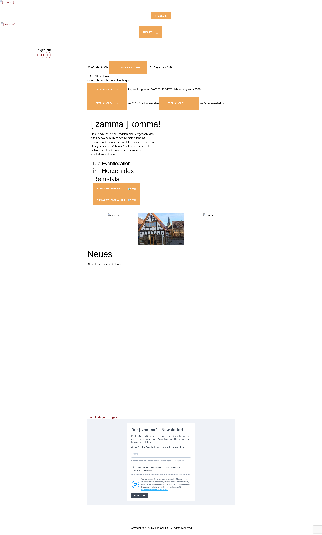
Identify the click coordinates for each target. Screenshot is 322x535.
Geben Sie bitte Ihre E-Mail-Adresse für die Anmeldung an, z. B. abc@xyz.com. (158, 461)
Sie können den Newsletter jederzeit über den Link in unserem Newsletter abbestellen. (160, 475)
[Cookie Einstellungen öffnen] (6, 531)
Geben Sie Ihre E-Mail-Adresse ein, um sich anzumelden (157, 447)
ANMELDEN (139, 496)
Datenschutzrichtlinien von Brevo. (154, 490)
